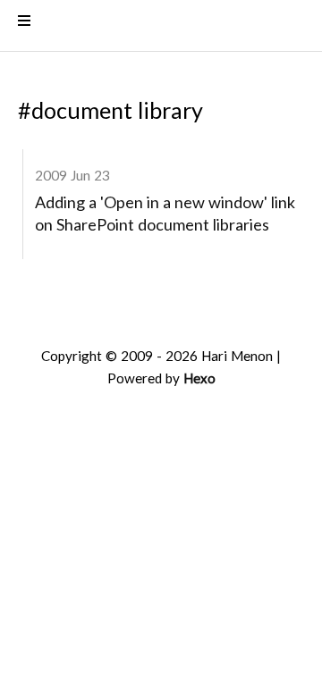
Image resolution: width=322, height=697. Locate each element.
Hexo (199, 382)
